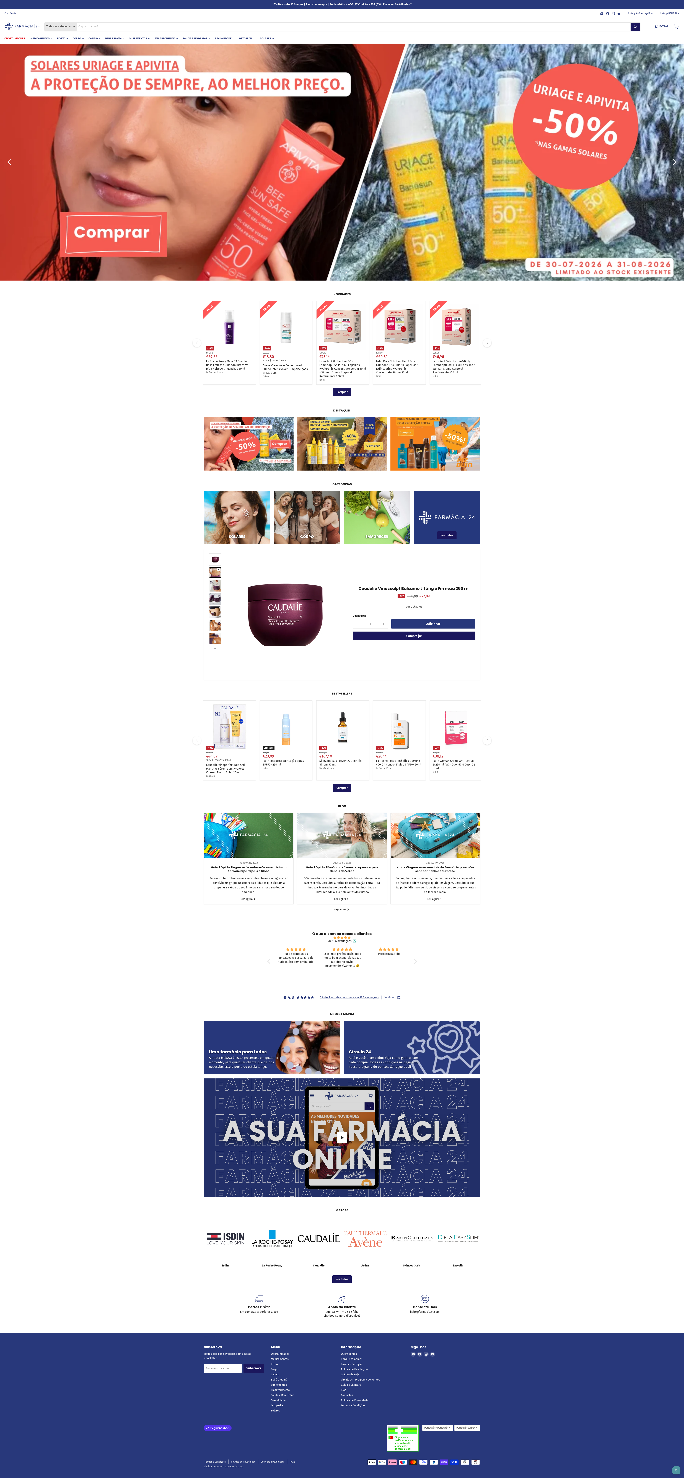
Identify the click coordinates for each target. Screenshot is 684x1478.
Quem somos (349, 1353)
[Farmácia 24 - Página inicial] (22, 26)
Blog (343, 1390)
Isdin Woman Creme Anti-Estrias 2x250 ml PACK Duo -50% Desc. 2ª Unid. (454, 764)
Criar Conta (10, 13)
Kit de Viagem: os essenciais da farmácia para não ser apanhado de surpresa (435, 869)
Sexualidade (223, 38)
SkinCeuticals (326, 768)
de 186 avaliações (339, 941)
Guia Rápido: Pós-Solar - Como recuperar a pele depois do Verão (342, 869)
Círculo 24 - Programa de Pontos (360, 1379)
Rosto (61, 38)
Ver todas (342, 1279)
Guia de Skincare (351, 1384)
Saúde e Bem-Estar (195, 38)
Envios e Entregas (351, 1364)
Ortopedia (246, 38)
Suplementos (138, 38)
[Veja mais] (249, 444)
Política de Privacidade (354, 1400)
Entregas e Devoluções (272, 1461)
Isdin (322, 379)
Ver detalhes (414, 606)
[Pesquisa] (635, 27)
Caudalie (210, 776)
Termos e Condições (353, 1405)
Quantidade (359, 615)
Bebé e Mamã (113, 38)
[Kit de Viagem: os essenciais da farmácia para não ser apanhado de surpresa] (435, 835)
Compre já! (414, 636)
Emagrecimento (165, 38)
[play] (342, 1137)
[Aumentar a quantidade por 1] (383, 624)
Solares (266, 38)
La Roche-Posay (214, 372)
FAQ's (292, 1461)
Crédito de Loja (350, 1374)
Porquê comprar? (351, 1359)
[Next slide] (215, 648)
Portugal (668, 13)
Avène (266, 376)
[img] (342, 937)
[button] (662, 27)
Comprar (342, 392)
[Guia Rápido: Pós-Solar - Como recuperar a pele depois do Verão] (342, 835)
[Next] (487, 343)
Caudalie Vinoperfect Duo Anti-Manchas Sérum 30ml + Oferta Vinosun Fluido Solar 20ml (226, 768)
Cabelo (94, 38)
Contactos (347, 1395)
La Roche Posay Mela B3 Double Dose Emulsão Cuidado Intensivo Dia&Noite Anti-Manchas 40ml (227, 365)
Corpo (77, 38)
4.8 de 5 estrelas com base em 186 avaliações (349, 997)
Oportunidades (14, 38)
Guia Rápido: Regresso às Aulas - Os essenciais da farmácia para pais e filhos (249, 869)
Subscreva (253, 1368)
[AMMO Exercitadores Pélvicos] (389, 975)
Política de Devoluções (354, 1369)
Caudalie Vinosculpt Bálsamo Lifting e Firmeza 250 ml (414, 588)
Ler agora (247, 899)
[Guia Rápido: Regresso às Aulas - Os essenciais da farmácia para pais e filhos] (248, 835)
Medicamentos (40, 38)
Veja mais (340, 909)
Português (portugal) (639, 13)
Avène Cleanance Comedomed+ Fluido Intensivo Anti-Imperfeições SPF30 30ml (285, 369)
